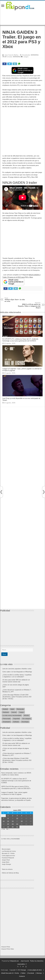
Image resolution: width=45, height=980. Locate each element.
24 (17, 824)
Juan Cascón (25, 961)
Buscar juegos (6, 849)
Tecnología (25, 722)
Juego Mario (5, 862)
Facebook (31, 973)
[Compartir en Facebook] (4, 64)
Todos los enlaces (7, 869)
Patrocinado (6, 718)
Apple (12, 709)
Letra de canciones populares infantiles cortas (16, 668)
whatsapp (19, 64)
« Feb (3, 829)
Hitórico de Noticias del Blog (10, 873)
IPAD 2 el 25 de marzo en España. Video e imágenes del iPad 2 (29, 305)
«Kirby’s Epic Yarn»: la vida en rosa (15, 299)
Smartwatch (6, 722)
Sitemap (39, 973)
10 (17, 818)
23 (13, 824)
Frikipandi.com (14, 961)
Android (5, 709)
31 (17, 827)
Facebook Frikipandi (8, 858)
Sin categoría (26, 718)
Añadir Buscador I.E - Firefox (10, 973)
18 (21, 821)
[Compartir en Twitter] (9, 64)
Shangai (23, 970)
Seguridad (16, 718)
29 (8, 827)
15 (8, 821)
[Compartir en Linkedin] (15, 64)
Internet (14, 712)
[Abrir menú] (3, 6)
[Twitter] (23, 966)
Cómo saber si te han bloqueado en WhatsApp (17, 672)
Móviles (26, 715)
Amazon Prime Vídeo (7, 949)
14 (3, 821)
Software (16, 722)
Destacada (20, 709)
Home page (4, 970)
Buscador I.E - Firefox (8, 853)
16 (13, 821)
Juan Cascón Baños (11, 55)
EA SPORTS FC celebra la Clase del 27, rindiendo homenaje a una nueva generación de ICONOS (20, 340)
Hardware (6, 712)
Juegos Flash (6, 860)
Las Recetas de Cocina (9, 851)
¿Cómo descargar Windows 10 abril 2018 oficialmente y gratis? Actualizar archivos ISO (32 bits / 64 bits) (16, 697)
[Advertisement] (22, 132)
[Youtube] (26, 966)
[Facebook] (20, 966)
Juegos (25, 57)
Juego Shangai (6, 864)
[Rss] (18, 966)
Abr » (8, 829)
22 (8, 824)
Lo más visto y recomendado (12, 715)
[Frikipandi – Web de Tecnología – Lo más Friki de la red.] (22, 5)
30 (13, 827)
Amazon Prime (5, 947)
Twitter (23, 973)
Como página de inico (8, 855)
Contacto (22, 976)
